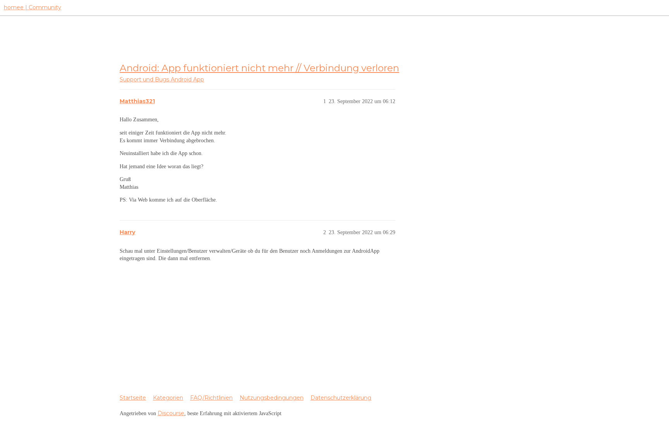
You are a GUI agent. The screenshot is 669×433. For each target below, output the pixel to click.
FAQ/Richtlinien (211, 397)
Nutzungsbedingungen (272, 397)
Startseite (133, 397)
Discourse (171, 413)
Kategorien (168, 397)
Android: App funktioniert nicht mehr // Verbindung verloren (259, 68)
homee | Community (32, 7)
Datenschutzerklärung (340, 397)
